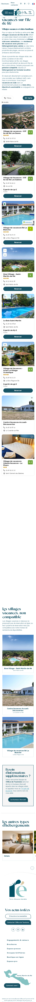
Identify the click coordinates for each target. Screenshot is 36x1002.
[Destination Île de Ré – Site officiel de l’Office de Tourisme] (18, 12)
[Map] (21, 4)
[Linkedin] (23, 930)
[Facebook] (13, 930)
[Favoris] (29, 3)
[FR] (33, 4)
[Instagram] (18, 930)
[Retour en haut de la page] (32, 868)
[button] (33, 4)
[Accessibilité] (25, 4)
